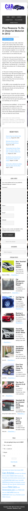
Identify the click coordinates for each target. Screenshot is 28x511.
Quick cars (21, 490)
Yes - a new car (8, 445)
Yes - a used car (8, 449)
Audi (9, 470)
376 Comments (19, 410)
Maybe (5, 452)
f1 (15, 119)
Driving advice (13, 478)
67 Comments (19, 301)
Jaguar (11, 484)
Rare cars (4, 492)
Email (4, 212)
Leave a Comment (8, 39)
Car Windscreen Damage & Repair (20, 282)
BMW (22, 470)
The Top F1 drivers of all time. (20, 384)
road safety (10, 492)
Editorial (17, 118)
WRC (3, 124)
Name (4, 205)
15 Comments (19, 287)
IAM (8, 484)
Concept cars (20, 475)
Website (4, 220)
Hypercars (4, 484)
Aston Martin (5, 470)
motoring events (21, 484)
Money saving (12, 122)
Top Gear (18, 494)
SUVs (10, 494)
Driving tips (20, 477)
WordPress (15, 508)
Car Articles (14, 7)
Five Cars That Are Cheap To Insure (19, 367)
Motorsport (5, 487)
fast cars (12, 480)
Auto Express (17, 470)
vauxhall (23, 494)
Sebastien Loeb (20, 122)
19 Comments (19, 372)
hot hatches (23, 482)
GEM (22, 480)
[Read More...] (14, 275)
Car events (17, 473)
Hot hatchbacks (17, 482)
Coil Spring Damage (20, 298)
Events (6, 480)
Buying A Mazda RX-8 (20, 314)
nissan (18, 487)
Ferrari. (16, 480)
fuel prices (22, 121)
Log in (19, 508)
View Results (14, 462)
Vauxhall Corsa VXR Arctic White (20, 331)
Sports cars (16, 492)
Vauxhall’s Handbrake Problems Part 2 (20, 349)
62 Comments (19, 334)
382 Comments (19, 269)
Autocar (12, 470)
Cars (20, 473)
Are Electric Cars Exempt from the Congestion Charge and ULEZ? (13, 158)
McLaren (14, 484)
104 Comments (19, 354)
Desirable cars (6, 478)
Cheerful (11, 119)
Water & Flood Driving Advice (19, 421)
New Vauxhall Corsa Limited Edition (21, 264)
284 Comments (19, 317)
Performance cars (8, 489)
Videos (4, 496)
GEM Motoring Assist (8, 482)
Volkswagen (8, 496)
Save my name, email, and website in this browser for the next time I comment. (12, 229)
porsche (16, 489)
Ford (20, 480)
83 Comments (19, 426)
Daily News (12, 118)
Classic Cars (13, 476)
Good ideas (5, 122)
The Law (14, 494)
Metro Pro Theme (15, 506)
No (4, 456)
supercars (5, 494)
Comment (5, 187)
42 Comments (19, 388)
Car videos (6, 475)
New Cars (12, 486)
